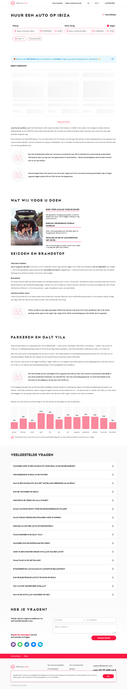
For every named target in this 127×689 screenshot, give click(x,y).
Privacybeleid (53, 669)
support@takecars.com (102, 666)
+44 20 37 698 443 (104, 670)
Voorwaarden (57, 3)
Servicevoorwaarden (56, 665)
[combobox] (28, 31)
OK (108, 676)
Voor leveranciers (76, 665)
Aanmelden (110, 3)
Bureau (72, 669)
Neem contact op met (73, 3)
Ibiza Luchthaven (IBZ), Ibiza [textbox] (27, 31)
